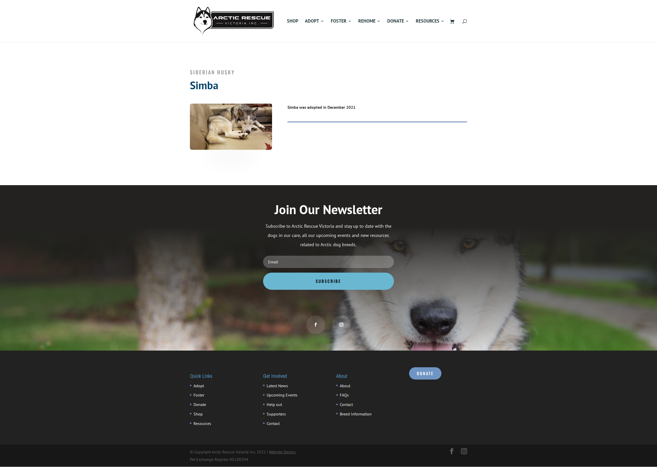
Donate (395, 21)
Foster (338, 21)
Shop (292, 21)
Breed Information (356, 413)
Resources (427, 21)
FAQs (344, 395)
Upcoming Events (282, 395)
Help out (274, 404)
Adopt (312, 21)
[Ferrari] (231, 148)
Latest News (277, 385)
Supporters (276, 413)
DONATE (425, 373)
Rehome (366, 21)
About (345, 385)
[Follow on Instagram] (341, 324)
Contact (273, 423)
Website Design (282, 451)
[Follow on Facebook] (315, 324)
